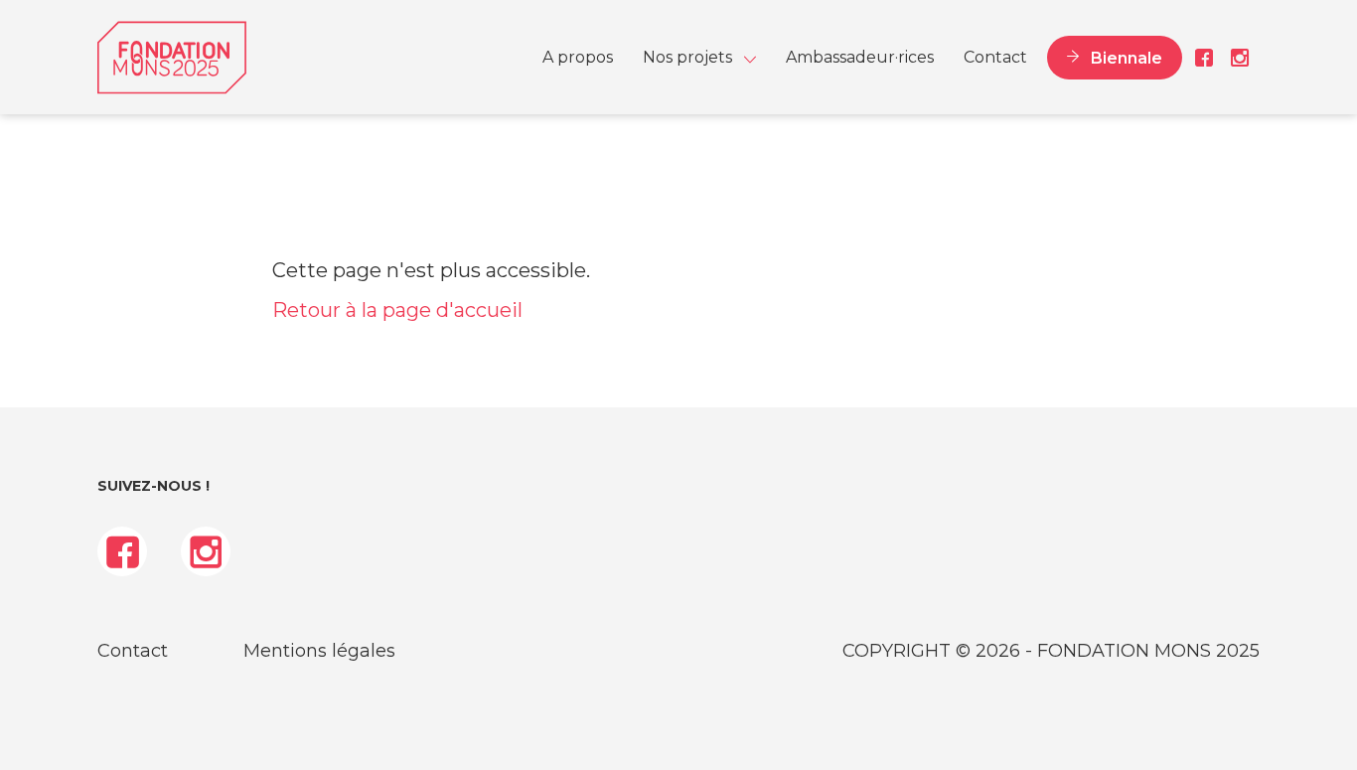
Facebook (1204, 57)
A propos (577, 57)
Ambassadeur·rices (860, 57)
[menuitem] (577, 58)
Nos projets (687, 57)
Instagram (1236, 57)
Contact (995, 57)
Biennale (1126, 57)
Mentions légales (319, 651)
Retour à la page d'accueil (397, 310)
